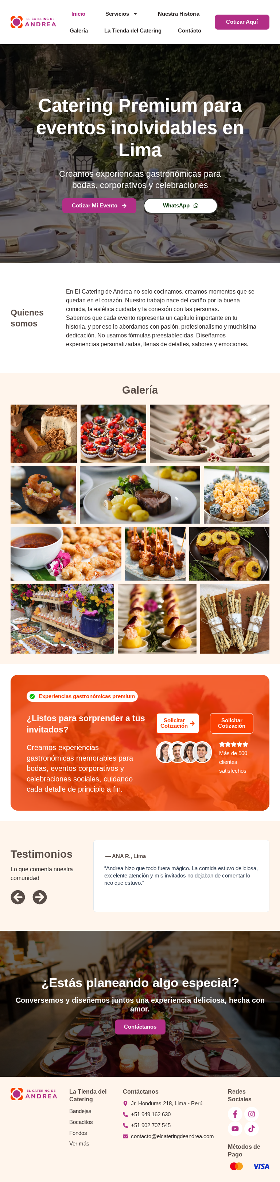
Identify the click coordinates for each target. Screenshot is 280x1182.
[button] (82, 696)
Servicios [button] (117, 14)
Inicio (78, 14)
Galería (79, 31)
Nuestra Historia (178, 14)
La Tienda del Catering (133, 31)
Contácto (189, 31)
